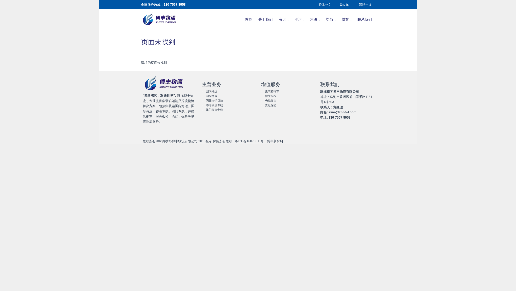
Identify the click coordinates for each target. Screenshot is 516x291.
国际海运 (211, 96)
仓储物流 (270, 100)
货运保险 (270, 105)
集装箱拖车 (272, 91)
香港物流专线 (214, 105)
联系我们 (364, 19)
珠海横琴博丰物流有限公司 (178, 141)
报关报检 (270, 96)
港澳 (313, 19)
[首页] (161, 19)
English (345, 4)
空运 (298, 19)
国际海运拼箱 (214, 100)
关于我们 (265, 19)
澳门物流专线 (214, 109)
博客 (345, 19)
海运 (282, 19)
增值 (329, 19)
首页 (248, 19)
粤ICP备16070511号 (249, 141)
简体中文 (324, 4)
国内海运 (211, 91)
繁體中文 (365, 4)
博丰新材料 (275, 141)
